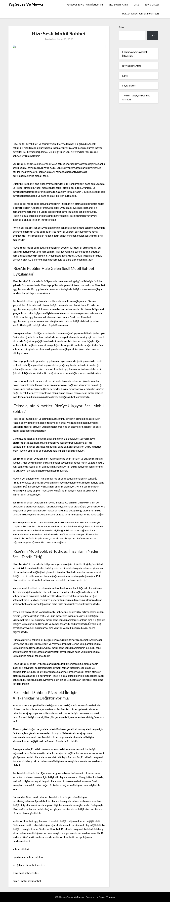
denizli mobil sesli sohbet (27, 880)
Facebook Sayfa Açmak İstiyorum (85, 4)
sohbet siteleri (21, 848)
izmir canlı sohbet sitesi (26, 872)
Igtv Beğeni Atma (118, 4)
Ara (121, 26)
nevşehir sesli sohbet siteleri (28, 864)
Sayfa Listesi (152, 4)
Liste (136, 4)
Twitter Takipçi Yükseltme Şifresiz (140, 13)
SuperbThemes (107, 897)
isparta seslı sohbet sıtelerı (28, 856)
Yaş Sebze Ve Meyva (25, 4)
